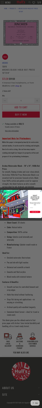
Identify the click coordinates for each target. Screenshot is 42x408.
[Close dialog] (40, 191)
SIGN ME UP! (35, 211)
